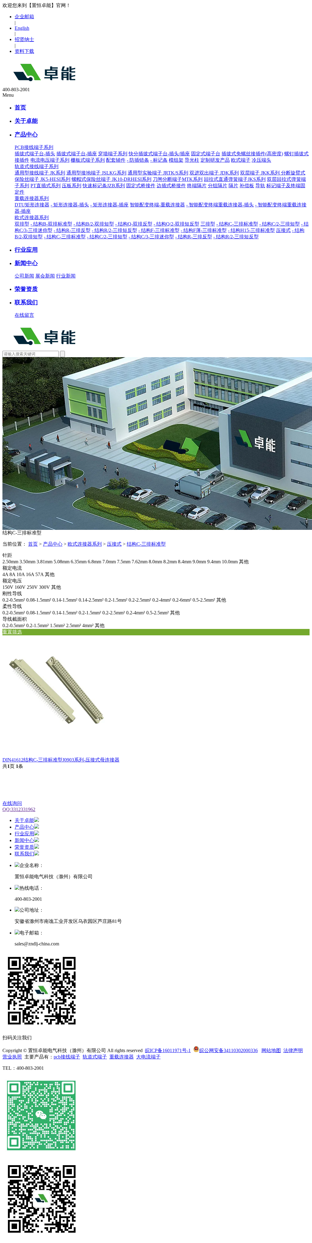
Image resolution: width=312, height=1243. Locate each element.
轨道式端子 (95, 1056)
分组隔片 (217, 185)
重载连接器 (121, 1056)
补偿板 (246, 185)
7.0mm (109, 561)
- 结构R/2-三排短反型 (114, 230)
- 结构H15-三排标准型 (251, 230)
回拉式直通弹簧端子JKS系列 (235, 179)
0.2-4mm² (161, 600)
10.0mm (230, 561)
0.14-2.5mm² (91, 600)
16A (30, 574)
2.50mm (10, 561)
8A (12, 574)
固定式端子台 (205, 153)
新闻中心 (26, 263)
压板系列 (71, 185)
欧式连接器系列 (85, 544)
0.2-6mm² (181, 600)
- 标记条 (159, 160)
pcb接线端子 (67, 1056)
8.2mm (170, 561)
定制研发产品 (215, 160)
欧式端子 (240, 160)
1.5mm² (57, 625)
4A (5, 574)
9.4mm (214, 561)
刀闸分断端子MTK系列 (178, 179)
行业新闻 (66, 275)
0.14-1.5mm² (64, 600)
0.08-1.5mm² (38, 600)
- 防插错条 (138, 160)
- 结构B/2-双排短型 (93, 223)
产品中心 (26, 134)
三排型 (207, 223)
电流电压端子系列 (49, 160)
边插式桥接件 (171, 185)
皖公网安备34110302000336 (228, 1050)
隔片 (233, 185)
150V (7, 587)
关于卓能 (26, 121)
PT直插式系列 (45, 185)
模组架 (176, 160)
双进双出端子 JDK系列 (214, 172)
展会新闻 (45, 275)
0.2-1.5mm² (116, 600)
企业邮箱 (24, 16)
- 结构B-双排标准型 (51, 223)
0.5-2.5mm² (204, 600)
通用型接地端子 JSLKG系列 (96, 172)
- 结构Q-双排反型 (133, 223)
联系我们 (26, 302)
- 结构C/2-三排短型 (279, 223)
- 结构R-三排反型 (72, 230)
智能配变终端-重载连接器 (157, 204)
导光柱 (192, 160)
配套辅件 (116, 160)
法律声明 (293, 1050)
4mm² (88, 625)
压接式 (283, 230)
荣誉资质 (26, 289)
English (22, 28)
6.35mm (79, 561)
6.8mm (94, 561)
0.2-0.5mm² (13, 600)
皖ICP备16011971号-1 (168, 1050)
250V (32, 587)
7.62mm (139, 561)
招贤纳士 (24, 39)
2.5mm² (73, 625)
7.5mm (123, 561)
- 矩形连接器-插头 (70, 204)
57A (39, 574)
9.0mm (199, 561)
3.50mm (27, 561)
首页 (20, 107)
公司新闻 (24, 275)
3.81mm (44, 561)
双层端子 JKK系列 (260, 172)
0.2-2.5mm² (140, 600)
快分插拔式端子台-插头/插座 (159, 153)
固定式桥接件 (140, 185)
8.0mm (155, 561)
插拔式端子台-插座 (76, 153)
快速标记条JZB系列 (104, 185)
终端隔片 (197, 185)
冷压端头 (261, 160)
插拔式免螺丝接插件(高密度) (252, 153)
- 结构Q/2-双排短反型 (176, 223)
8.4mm (184, 561)
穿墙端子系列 (112, 153)
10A (20, 574)
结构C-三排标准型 (146, 544)
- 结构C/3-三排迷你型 (151, 236)
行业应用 (26, 250)
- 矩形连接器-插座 (109, 204)
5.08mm (61, 561)
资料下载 (24, 51)
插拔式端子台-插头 (35, 153)
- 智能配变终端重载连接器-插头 (220, 204)
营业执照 (12, 1056)
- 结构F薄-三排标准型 (204, 230)
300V (44, 587)
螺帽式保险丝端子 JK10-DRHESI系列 (111, 179)
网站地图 (271, 1050)
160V (20, 587)
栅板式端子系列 (88, 160)
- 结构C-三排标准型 (237, 223)
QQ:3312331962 (18, 809)
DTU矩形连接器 (32, 204)
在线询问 (12, 803)
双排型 (22, 223)
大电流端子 (148, 1056)
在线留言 (24, 315)
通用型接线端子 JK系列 (40, 172)
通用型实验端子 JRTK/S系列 (158, 172)
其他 (244, 561)
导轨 (260, 185)
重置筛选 (12, 631)
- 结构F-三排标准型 (158, 230)
